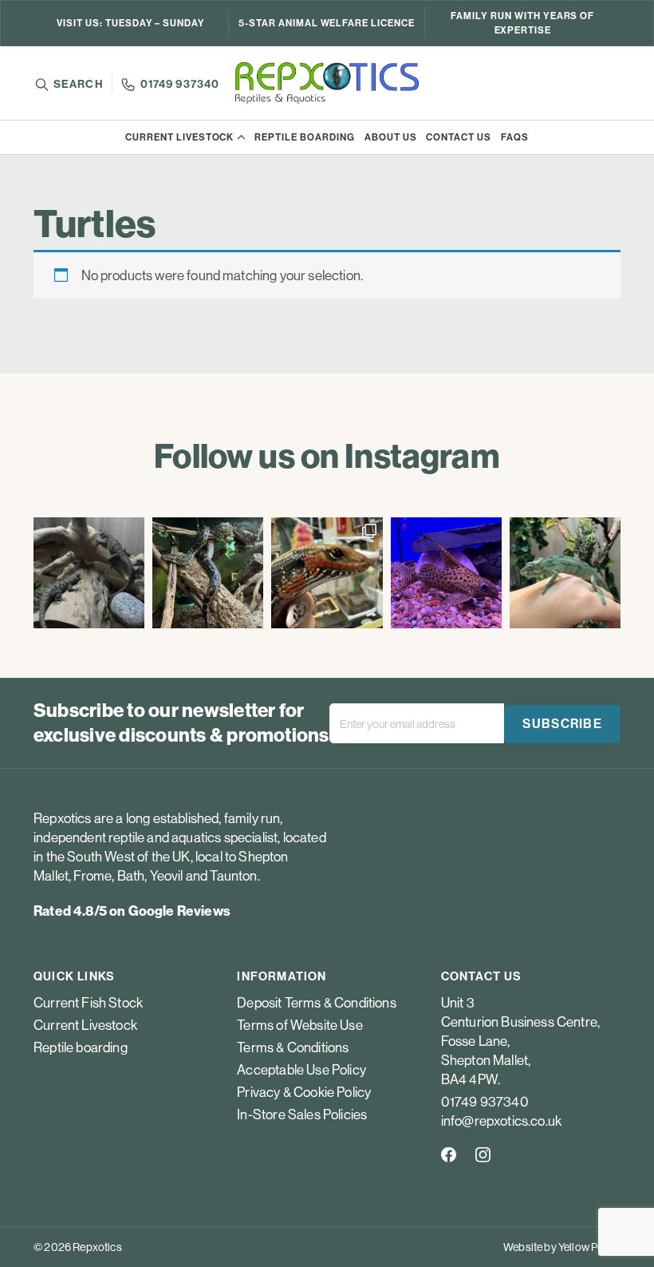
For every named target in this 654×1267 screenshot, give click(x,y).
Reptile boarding (304, 137)
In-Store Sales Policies (302, 1114)
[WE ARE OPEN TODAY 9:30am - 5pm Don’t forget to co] (207, 572)
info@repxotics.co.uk (501, 1121)
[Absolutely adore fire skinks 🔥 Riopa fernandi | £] (326, 572)
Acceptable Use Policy (301, 1070)
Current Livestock (179, 137)
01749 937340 (179, 84)
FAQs (515, 137)
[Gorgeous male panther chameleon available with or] (565, 572)
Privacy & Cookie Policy (304, 1092)
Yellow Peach (589, 1247)
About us (390, 137)
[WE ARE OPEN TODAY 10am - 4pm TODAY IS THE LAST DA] (88, 572)
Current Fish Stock (88, 1003)
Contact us (458, 137)
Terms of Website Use (299, 1025)
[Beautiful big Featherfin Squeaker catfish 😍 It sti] (446, 572)
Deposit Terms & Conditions (316, 1003)
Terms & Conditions (293, 1047)
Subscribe (562, 723)
